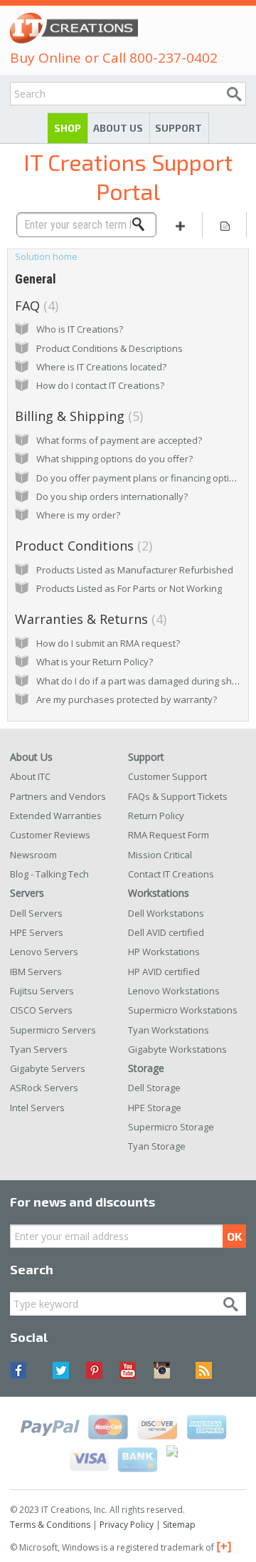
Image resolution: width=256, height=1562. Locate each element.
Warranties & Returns (89, 619)
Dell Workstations (166, 913)
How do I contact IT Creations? (100, 385)
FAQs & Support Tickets (178, 796)
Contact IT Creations (171, 874)
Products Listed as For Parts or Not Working (129, 588)
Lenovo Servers (44, 951)
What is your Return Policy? (94, 661)
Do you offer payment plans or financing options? (143, 478)
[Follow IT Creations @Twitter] (61, 1370)
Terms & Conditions (50, 1525)
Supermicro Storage (171, 1126)
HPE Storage (154, 1107)
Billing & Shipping (77, 416)
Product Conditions (82, 545)
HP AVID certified (164, 971)
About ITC (30, 776)
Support (178, 128)
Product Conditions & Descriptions (109, 348)
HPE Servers (36, 932)
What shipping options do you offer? (114, 458)
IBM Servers (36, 971)
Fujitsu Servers (42, 990)
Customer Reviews (50, 834)
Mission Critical (160, 854)
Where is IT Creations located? (101, 366)
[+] (223, 1546)
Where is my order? (78, 515)
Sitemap (179, 1525)
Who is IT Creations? (79, 329)
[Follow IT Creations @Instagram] (161, 1370)
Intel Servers (37, 1107)
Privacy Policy (127, 1525)
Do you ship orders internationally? (112, 496)
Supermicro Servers (53, 1030)
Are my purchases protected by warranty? (126, 699)
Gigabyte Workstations (177, 1049)
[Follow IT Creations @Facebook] (26, 1370)
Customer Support (167, 776)
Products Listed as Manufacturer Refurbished (134, 569)
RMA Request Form (168, 834)
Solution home (46, 256)
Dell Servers (36, 913)
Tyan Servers (39, 1049)
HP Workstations (164, 951)
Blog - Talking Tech (49, 874)
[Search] (142, 224)
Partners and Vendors (58, 796)
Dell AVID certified (166, 932)
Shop (67, 128)
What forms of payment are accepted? (119, 440)
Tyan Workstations (168, 1030)
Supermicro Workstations (183, 1010)
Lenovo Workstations (174, 990)
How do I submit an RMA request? (108, 643)
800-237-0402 (173, 57)
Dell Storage (154, 1087)
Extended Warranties (56, 815)
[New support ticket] (180, 225)
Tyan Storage (157, 1146)
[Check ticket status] (225, 225)
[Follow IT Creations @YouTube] (127, 1370)
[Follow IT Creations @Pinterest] (94, 1370)
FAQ (35, 305)
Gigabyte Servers (47, 1068)
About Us (118, 128)
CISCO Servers (41, 1010)
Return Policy (156, 815)
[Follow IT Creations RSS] (195, 1370)
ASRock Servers (44, 1087)
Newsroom (33, 854)
